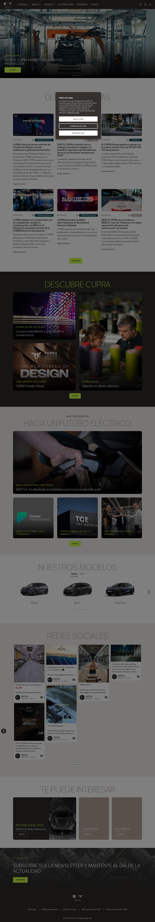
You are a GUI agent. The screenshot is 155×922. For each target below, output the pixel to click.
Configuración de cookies (78, 126)
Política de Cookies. (73, 112)
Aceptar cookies (78, 119)
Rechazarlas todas (78, 133)
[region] (78, 115)
